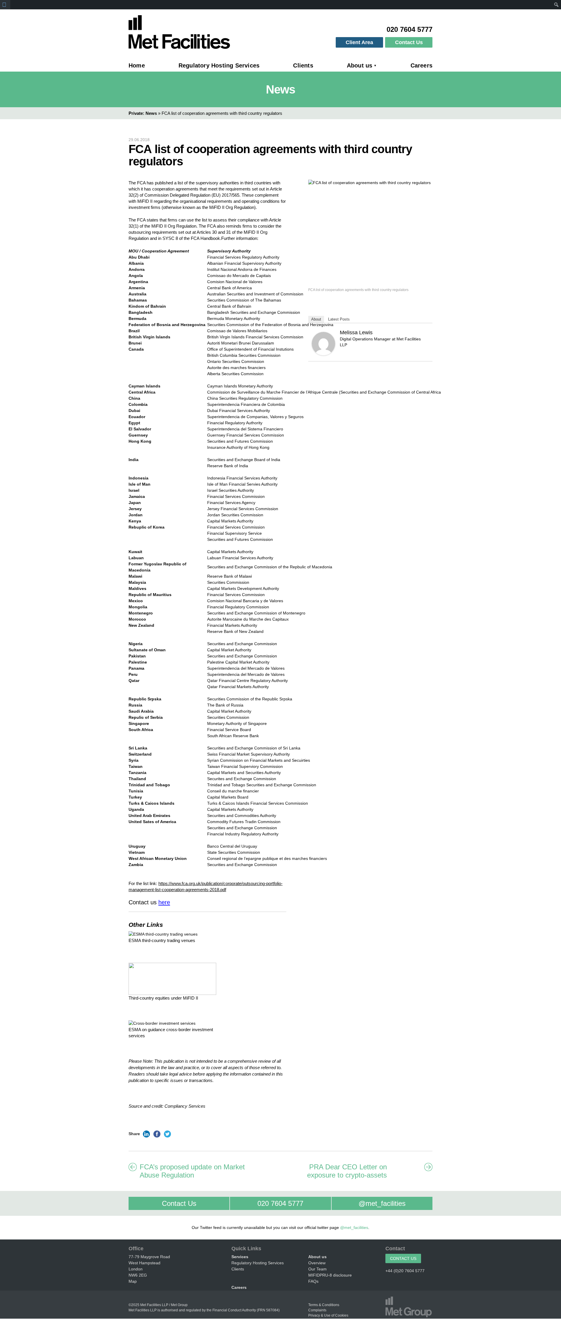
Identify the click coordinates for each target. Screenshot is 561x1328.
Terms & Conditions (323, 1305)
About (316, 319)
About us (360, 65)
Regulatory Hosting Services (219, 65)
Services (239, 1256)
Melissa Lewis (356, 332)
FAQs (313, 1281)
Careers (421, 65)
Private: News (143, 113)
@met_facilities (369, 1203)
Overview (316, 1263)
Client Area (359, 42)
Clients (303, 65)
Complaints (317, 1310)
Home (137, 65)
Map (133, 1281)
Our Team (317, 1269)
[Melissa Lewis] (323, 343)
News (280, 89)
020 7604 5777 (266, 1203)
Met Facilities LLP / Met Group (164, 1305)
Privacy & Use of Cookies (328, 1315)
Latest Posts (339, 319)
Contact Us (409, 42)
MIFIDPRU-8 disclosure (330, 1275)
